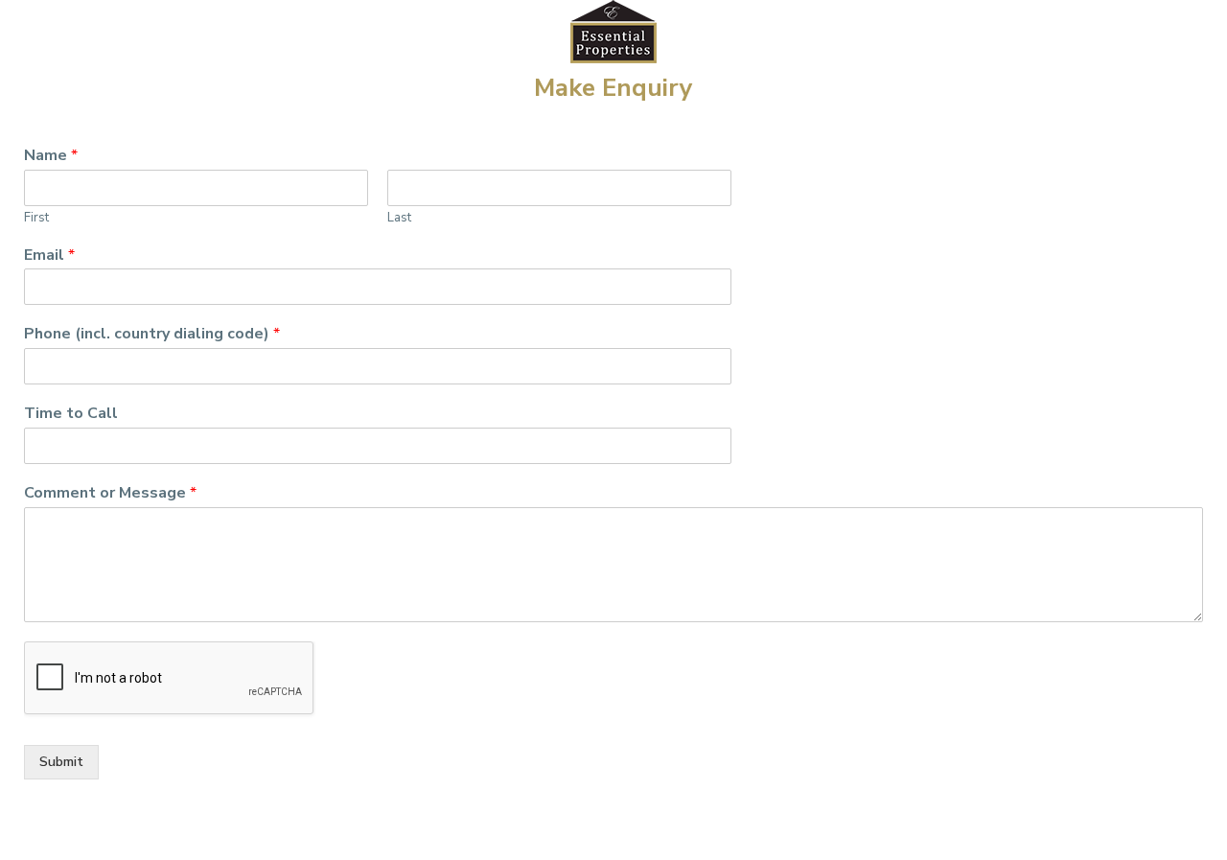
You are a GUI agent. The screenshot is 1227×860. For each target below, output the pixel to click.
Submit (61, 762)
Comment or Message (110, 493)
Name (51, 156)
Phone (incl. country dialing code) (152, 334)
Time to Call (71, 414)
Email (49, 255)
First (36, 218)
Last (399, 218)
